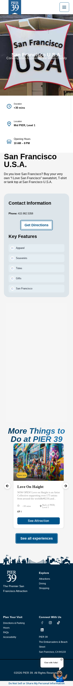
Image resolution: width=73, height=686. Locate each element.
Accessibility (9, 637)
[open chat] (61, 675)
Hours (6, 627)
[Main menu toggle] (64, 7)
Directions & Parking (14, 623)
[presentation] (7, 486)
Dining (42, 583)
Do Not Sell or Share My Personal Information (37, 683)
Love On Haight (30, 487)
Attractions (44, 579)
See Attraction (38, 521)
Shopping (44, 588)
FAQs (6, 632)
